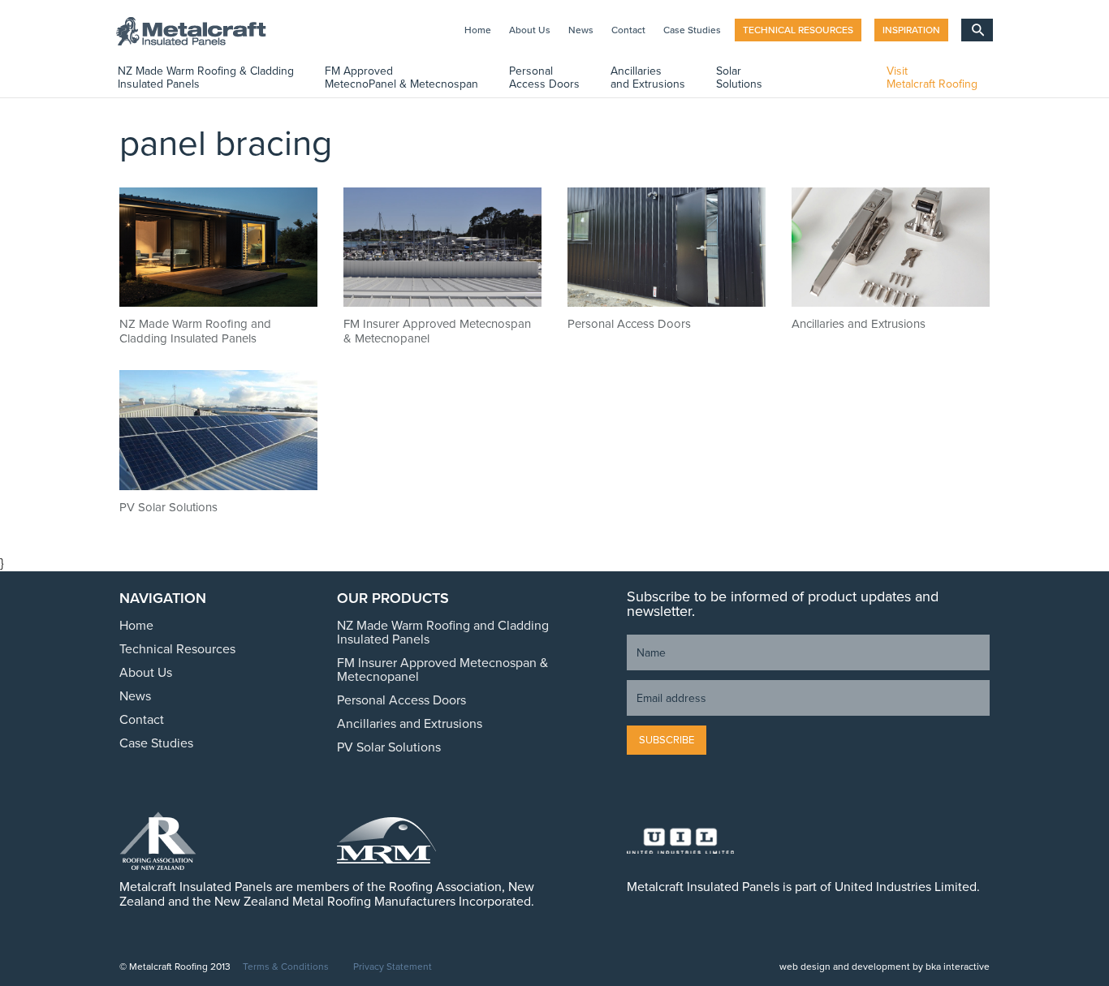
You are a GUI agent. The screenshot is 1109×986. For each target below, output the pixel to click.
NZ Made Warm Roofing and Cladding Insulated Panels (443, 633)
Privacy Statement (392, 967)
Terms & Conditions (286, 967)
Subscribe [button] (666, 740)
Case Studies (692, 30)
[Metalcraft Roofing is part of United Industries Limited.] (717, 841)
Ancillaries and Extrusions (409, 724)
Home (477, 30)
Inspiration (911, 30)
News (580, 30)
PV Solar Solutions (389, 747)
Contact (628, 30)
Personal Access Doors (401, 700)
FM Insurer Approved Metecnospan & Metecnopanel (442, 670)
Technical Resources (798, 30)
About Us (529, 30)
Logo (197, 31)
